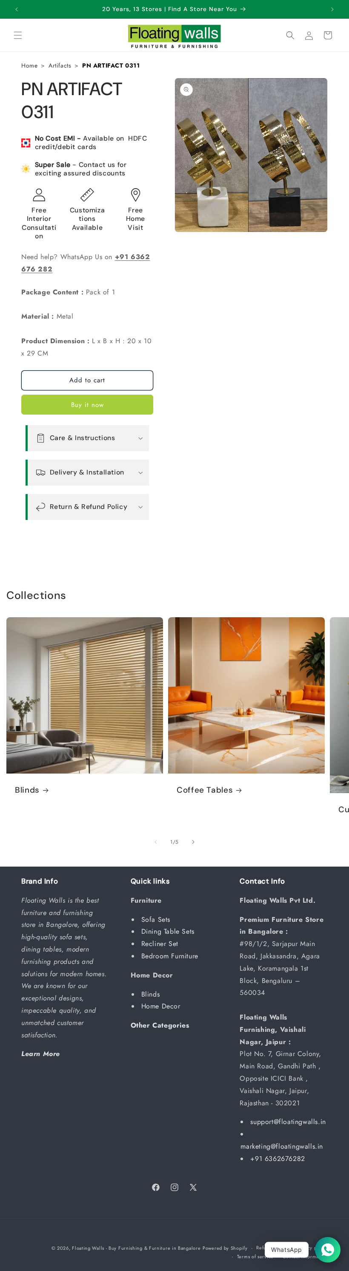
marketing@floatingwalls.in (281, 1146)
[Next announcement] (332, 9)
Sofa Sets (157, 919)
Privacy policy (312, 1247)
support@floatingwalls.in (288, 1122)
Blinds (27, 790)
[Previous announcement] (16, 9)
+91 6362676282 (277, 1159)
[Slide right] (193, 842)
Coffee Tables (205, 790)
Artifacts (60, 65)
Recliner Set (161, 944)
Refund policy (271, 1247)
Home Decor (162, 1006)
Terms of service (255, 1256)
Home (29, 65)
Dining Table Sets (169, 931)
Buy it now (87, 405)
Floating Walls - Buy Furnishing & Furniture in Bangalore (136, 1248)
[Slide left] (155, 842)
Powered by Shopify (225, 1248)
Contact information (305, 1256)
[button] (18, 35)
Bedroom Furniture (171, 956)
